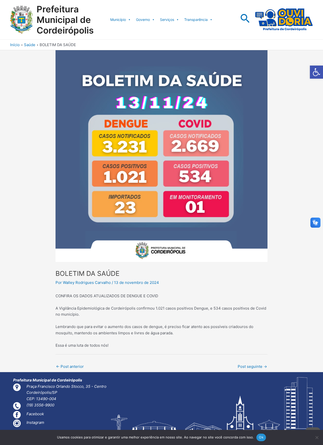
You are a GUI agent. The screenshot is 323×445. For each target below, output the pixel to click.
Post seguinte (252, 366)
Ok (261, 437)
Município (118, 19)
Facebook (35, 413)
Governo (143, 19)
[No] (316, 437)
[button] (316, 72)
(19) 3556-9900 (40, 405)
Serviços (167, 19)
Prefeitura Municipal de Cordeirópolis (65, 20)
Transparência (196, 19)
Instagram (35, 422)
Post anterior (70, 366)
